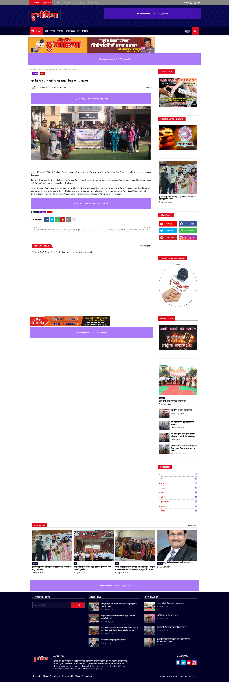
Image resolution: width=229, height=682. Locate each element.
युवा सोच (60, 31)
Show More (192, 525)
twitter (170, 230)
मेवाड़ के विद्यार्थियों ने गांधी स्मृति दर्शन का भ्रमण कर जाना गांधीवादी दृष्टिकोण (92, 568)
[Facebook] (46, 219)
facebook (190, 224)
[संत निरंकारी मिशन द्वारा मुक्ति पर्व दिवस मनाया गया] (164, 425)
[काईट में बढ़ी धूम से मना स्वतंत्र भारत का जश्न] (178, 378)
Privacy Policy (79, 3)
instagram (189, 237)
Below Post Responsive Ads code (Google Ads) (91, 203)
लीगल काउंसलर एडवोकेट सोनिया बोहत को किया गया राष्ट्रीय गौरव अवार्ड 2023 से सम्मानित (184, 448)
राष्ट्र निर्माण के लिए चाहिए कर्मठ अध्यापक (176, 562)
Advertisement (92, 3)
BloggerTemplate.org (84, 676)
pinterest (170, 237)
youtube (170, 224)
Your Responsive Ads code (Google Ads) (152, 13)
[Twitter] (52, 219)
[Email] (68, 219)
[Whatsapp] (57, 219)
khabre (35, 73)
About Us (57, 3)
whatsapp (189, 230)
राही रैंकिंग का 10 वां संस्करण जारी (181, 410)
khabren (178, 483)
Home (37, 31)
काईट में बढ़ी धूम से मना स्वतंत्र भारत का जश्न (172, 401)
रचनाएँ (52, 31)
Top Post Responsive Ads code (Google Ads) (91, 98)
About (169, 676)
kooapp (168, 244)
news (40, 69)
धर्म (78, 31)
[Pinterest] (62, 219)
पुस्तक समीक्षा (70, 31)
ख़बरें (46, 31)
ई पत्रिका (85, 31)
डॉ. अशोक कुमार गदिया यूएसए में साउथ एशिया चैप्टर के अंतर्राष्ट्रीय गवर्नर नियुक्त (183, 435)
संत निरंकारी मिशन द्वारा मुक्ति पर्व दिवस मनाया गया (182, 423)
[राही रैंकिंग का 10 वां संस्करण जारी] (164, 413)
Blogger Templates (51, 676)
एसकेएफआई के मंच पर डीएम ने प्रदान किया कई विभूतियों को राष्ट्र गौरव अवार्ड (177, 198)
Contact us (67, 3)
